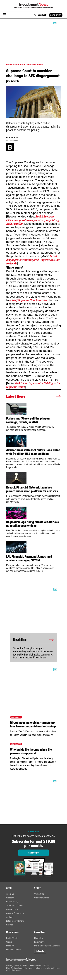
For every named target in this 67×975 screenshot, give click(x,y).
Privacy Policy (12, 901)
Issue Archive (39, 942)
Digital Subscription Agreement (47, 946)
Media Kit (10, 946)
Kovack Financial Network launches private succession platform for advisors (32, 489)
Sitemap (9, 925)
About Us (10, 894)
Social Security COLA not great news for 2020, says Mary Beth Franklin (32, 220)
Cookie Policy (12, 909)
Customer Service (41, 898)
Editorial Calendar (13, 949)
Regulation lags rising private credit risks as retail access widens (32, 524)
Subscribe (40, 951)
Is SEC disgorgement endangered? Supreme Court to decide (32, 260)
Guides (9, 942)
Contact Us (39, 894)
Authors (9, 917)
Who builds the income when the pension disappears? (31, 751)
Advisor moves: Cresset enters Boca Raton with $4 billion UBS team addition (33, 452)
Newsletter (38, 938)
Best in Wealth (12, 938)
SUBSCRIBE (55, 15)
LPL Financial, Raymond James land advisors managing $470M (29, 558)
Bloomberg (13, 141)
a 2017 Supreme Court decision (29, 300)
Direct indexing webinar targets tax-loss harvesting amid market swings (33, 724)
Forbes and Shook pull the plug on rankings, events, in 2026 (28, 420)
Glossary (10, 898)
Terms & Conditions (14, 905)
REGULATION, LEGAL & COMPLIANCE (24, 64)
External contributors (15, 921)
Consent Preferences (15, 913)
